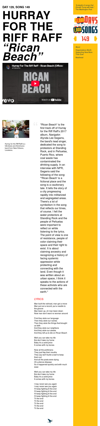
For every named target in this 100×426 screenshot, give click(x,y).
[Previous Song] (75, 38)
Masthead (79, 57)
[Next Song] (96, 38)
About (78, 47)
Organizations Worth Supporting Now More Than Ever (84, 52)
